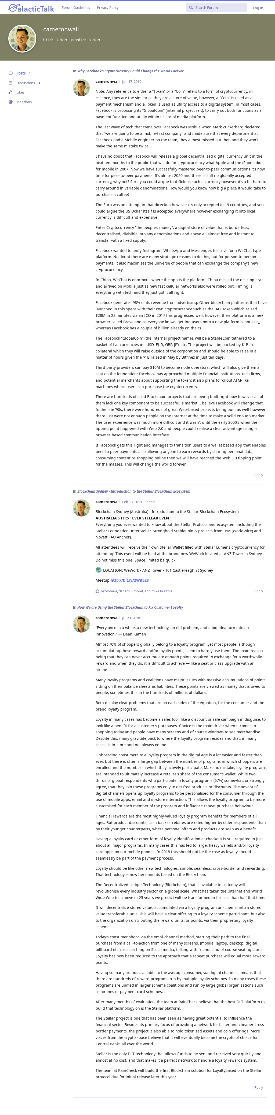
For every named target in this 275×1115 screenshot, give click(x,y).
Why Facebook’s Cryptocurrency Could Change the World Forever (130, 71)
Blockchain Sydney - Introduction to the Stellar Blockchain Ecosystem (133, 491)
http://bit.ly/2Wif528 (130, 580)
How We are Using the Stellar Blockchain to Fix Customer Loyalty (130, 607)
